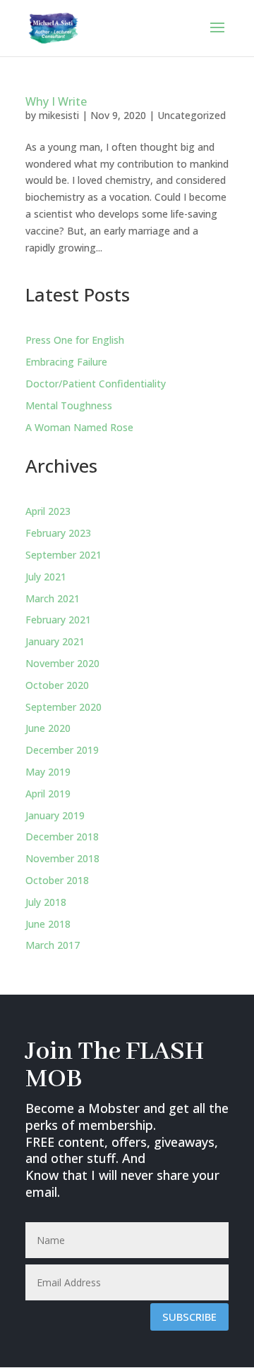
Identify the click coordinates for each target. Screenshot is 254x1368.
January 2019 (55, 815)
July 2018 (45, 902)
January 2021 (55, 641)
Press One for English (74, 340)
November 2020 (62, 663)
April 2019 (48, 793)
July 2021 (45, 576)
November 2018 (62, 858)
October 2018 (57, 880)
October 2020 (57, 685)
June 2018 (48, 924)
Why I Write (56, 101)
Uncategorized (191, 115)
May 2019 (48, 771)
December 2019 (62, 750)
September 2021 (63, 554)
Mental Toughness (68, 405)
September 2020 (63, 707)
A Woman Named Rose (79, 427)
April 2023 (48, 511)
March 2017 (52, 945)
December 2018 (62, 836)
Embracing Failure (66, 361)
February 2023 (58, 533)
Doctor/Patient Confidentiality (95, 383)
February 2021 (58, 619)
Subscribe (189, 1317)
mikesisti (59, 115)
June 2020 (48, 728)
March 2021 (52, 598)
